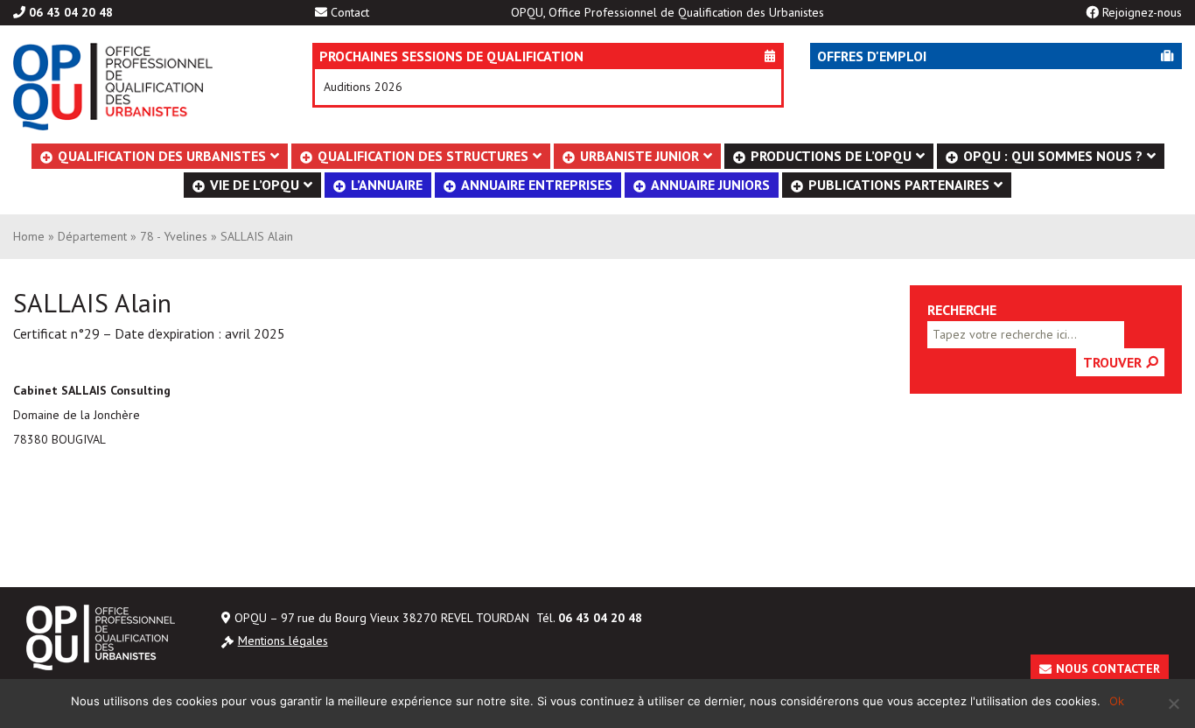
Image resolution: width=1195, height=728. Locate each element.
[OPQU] (136, 86)
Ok (1116, 701)
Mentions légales (283, 640)
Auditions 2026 (363, 86)
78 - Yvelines (173, 236)
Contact (350, 12)
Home (29, 236)
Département (92, 236)
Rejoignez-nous (1142, 12)
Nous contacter (1108, 668)
